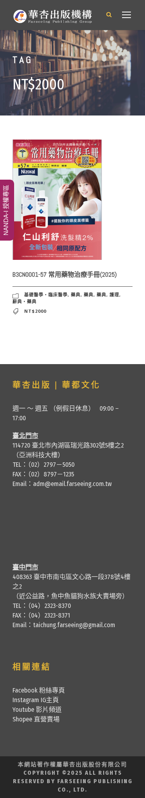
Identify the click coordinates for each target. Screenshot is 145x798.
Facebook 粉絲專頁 (38, 690)
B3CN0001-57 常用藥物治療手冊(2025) (64, 274)
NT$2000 (35, 311)
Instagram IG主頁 (35, 700)
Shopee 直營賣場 (36, 719)
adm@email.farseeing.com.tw (72, 484)
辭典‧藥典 (24, 301)
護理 (114, 295)
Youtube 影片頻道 (37, 709)
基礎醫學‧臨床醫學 (46, 295)
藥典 (76, 295)
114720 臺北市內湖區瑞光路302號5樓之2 (68, 445)
